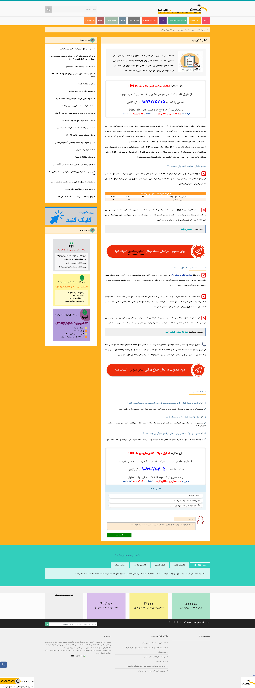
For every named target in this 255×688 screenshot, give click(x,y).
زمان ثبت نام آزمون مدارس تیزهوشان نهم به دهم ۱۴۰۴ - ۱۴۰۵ (73, 75)
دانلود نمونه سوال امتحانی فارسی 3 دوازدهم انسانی (74, 142)
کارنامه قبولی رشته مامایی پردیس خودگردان (77, 106)
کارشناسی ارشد (134, 20)
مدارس (206, 20)
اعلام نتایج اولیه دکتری (84, 149)
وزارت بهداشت (111, 20)
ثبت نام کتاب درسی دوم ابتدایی (81, 91)
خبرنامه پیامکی (120, 565)
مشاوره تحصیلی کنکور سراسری (181, 30)
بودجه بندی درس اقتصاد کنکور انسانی (79, 189)
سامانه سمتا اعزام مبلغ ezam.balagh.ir (77, 120)
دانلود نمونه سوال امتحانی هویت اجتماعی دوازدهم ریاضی (72, 182)
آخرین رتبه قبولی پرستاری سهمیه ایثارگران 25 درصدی (73, 164)
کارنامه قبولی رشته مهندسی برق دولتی (154, 642)
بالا (254, 675)
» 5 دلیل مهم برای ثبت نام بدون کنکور (185, 505)
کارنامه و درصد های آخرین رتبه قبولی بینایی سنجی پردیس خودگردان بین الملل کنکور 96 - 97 (72, 58)
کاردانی (162, 20)
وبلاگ (100, 20)
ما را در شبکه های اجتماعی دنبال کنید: (196, 622)
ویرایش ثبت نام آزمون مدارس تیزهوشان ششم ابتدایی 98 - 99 (71, 173)
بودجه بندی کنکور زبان (176, 332)
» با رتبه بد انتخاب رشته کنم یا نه (187, 500)
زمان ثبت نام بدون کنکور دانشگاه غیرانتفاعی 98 (75, 196)
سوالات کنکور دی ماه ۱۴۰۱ (181, 275)
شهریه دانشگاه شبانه (85, 84)
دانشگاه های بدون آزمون (177, 20)
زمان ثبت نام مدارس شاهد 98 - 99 (79, 135)
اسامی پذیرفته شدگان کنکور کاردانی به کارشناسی (75, 128)
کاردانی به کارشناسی (149, 20)
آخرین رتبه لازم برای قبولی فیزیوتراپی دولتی (76, 49)
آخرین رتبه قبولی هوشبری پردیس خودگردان (152, 670)
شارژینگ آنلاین (179, 565)
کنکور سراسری (194, 20)
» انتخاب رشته (194, 495)
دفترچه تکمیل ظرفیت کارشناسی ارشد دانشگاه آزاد (74, 98)
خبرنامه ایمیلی (160, 565)
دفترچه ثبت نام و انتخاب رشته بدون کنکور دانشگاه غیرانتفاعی (146, 666)
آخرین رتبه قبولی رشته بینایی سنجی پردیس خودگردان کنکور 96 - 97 (143, 647)
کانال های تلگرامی (140, 565)
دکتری (123, 20)
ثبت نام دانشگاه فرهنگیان (83, 157)
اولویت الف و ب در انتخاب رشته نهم (79, 66)
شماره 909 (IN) (200, 565)
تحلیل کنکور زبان (166, 30)
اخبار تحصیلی (89, 20)
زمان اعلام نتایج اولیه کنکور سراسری (155, 656)
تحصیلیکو (205, 30)
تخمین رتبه (186, 229)
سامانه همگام (162, 652)
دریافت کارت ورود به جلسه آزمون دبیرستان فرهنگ (74, 113)
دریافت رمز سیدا (161, 661)
